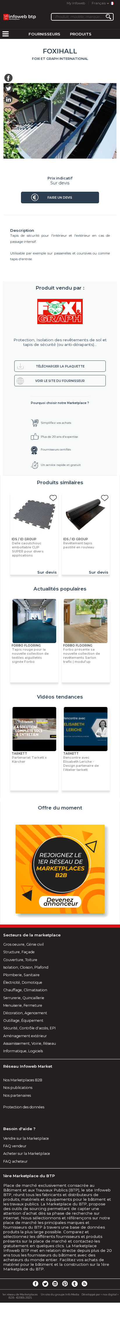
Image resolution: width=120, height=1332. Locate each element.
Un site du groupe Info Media (60, 1294)
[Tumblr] (74, 1283)
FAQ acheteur (15, 1161)
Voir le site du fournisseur (60, 381)
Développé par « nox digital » (100, 1294)
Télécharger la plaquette (60, 366)
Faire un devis (59, 198)
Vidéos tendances (60, 697)
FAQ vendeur (15, 1146)
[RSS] (84, 1283)
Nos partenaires (17, 1095)
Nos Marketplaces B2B (22, 1080)
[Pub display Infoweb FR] (60, 869)
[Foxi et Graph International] (60, 311)
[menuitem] (5, 34)
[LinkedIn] (55, 1283)
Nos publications (17, 1087)
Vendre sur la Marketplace (26, 1138)
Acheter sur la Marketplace (26, 1153)
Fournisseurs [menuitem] (44, 34)
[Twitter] (45, 1283)
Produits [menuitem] (80, 34)
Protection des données (23, 1107)
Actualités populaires (60, 589)
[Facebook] (35, 1283)
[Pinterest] (65, 1283)
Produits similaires (60, 482)
